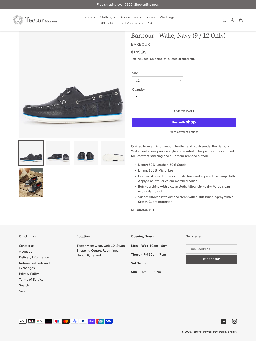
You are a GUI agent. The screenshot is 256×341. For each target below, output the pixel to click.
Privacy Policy (29, 274)
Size (135, 73)
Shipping (156, 59)
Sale (22, 291)
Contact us (26, 246)
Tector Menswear (202, 332)
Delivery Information (34, 257)
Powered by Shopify (225, 332)
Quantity (138, 89)
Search (24, 285)
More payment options (184, 132)
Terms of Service (31, 279)
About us (25, 251)
